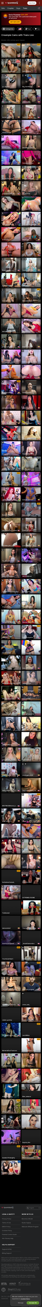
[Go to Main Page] (13, 3)
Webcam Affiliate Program (30, 1226)
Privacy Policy (6, 1219)
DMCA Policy (6, 1226)
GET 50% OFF (15, 22)
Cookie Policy (25, 1299)
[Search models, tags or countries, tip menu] (39, 8)
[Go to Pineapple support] (3, 1290)
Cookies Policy (7, 1230)
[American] (20, 29)
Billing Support (7, 1253)
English (31, 1208)
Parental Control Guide (9, 1234)
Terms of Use (6, 1223)
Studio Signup (26, 1223)
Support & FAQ (7, 1249)
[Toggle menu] (2, 3)
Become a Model (27, 1219)
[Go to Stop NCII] (14, 1289)
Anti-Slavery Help (7, 1238)
